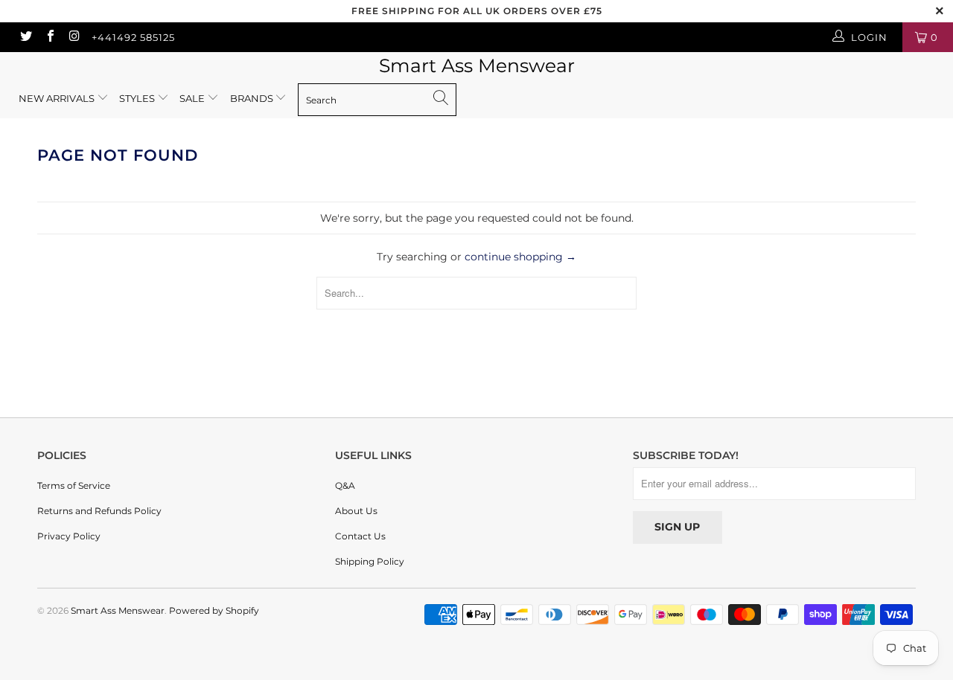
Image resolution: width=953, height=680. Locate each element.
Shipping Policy (369, 561)
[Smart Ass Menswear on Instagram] (73, 37)
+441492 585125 (133, 37)
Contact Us (360, 536)
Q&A (345, 485)
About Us (356, 510)
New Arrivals (57, 98)
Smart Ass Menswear (477, 65)
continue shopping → (520, 256)
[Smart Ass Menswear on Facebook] (49, 37)
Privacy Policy (69, 536)
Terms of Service (73, 485)
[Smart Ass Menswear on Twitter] (25, 37)
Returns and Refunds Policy (99, 510)
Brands (252, 98)
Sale (193, 98)
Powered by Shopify (214, 610)
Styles (137, 98)
